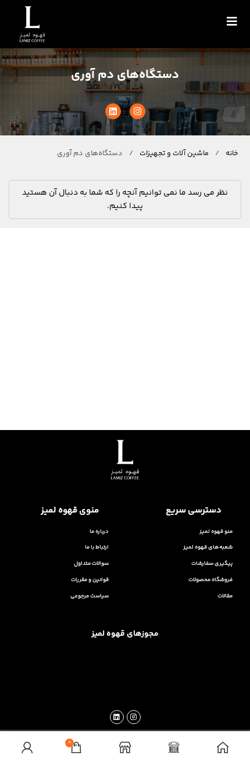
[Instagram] (137, 111)
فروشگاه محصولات (210, 579)
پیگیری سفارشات (212, 563)
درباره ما (99, 531)
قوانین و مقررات (90, 579)
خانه (231, 153)
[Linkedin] (113, 111)
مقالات (225, 596)
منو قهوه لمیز (216, 531)
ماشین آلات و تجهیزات (173, 153)
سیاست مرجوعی (89, 596)
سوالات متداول (91, 563)
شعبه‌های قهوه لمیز (208, 547)
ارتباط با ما (97, 547)
